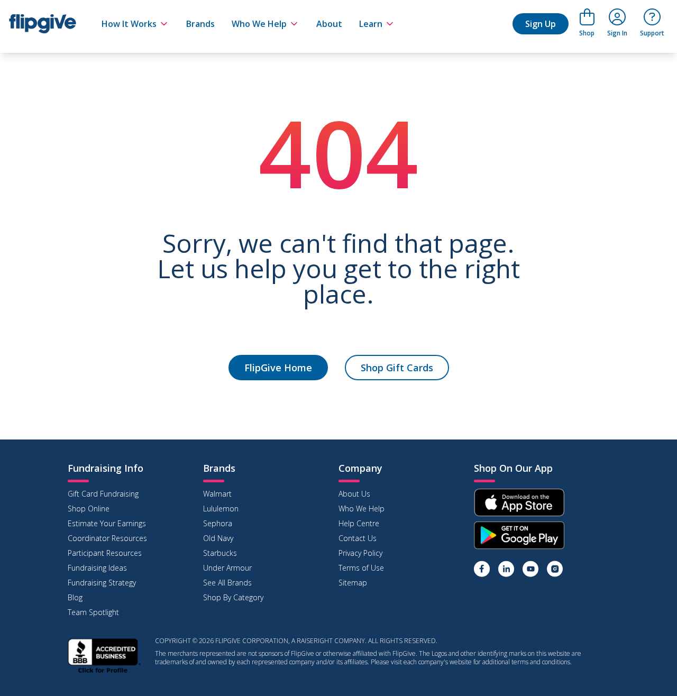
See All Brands (227, 583)
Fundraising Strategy (102, 583)
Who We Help (259, 24)
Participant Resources (105, 553)
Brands (200, 24)
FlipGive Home (278, 367)
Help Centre (358, 523)
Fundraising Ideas (97, 568)
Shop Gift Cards (397, 367)
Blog (75, 597)
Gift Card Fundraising (103, 494)
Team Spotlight (93, 612)
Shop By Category (233, 597)
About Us (354, 494)
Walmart (217, 494)
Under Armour (227, 568)
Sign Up (540, 24)
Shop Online (88, 508)
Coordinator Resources (107, 538)
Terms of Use (361, 568)
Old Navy (218, 538)
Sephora (217, 523)
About (329, 24)
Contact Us (357, 538)
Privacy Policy (360, 553)
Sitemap (352, 583)
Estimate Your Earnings (107, 523)
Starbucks (220, 553)
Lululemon (221, 508)
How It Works (129, 24)
